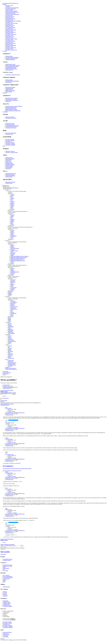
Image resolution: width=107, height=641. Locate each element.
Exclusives (10, 176)
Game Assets (5, 600)
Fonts (9, 160)
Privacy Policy (6, 633)
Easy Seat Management (7, 576)
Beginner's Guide (11, 64)
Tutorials (10, 82)
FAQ (9, 101)
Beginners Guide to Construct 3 (22, 256)
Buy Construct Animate (13, 152)
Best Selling (11, 174)
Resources (5, 51)
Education (5, 92)
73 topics (9, 512)
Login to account (12, 368)
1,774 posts (14, 512)
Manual (11, 56)
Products (4, 4)
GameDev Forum (6, 601)
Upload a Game (12, 127)
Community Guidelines (7, 606)
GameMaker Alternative (7, 565)
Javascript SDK (11, 90)
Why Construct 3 (6, 575)
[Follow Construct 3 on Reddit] (9, 139)
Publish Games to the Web (21, 257)
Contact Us (7, 367)
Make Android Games (20, 258)
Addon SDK (12, 59)
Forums (7, 334)
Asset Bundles (12, 182)
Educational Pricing (12, 108)
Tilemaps (10, 167)
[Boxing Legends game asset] (0, 399)
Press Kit (5, 593)
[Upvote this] (9, 412)
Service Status (5, 636)
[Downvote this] (19, 412)
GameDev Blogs (6, 604)
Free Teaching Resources (8, 577)
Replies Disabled (9, 390)
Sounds (12, 164)
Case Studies (5, 570)
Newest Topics (13, 118)
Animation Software (7, 560)
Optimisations (14, 68)
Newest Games (11, 124)
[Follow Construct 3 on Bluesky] (9, 142)
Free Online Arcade (7, 605)
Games (10, 162)
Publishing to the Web (15, 65)
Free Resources (14, 99)
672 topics (10, 427)
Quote (12, 414)
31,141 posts (15, 427)
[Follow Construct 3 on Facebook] (10, 143)
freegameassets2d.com (4, 404)
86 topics (9, 457)
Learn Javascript (6, 578)
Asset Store (7, 322)
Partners (4, 579)
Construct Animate (17, 211)
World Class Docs (13, 107)
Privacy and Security (14, 100)
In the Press (5, 594)
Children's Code (6, 634)
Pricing (4, 567)
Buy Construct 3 (11, 151)
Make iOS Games (19, 259)
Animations (12, 158)
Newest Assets (13, 173)
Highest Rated (12, 175)
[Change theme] (11, 369)
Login (7, 185)
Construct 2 (13, 276)
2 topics (9, 411)
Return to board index (10, 544)
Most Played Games (15, 125)
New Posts (10, 134)
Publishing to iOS (12, 67)
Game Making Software (7, 559)
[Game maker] (10, 187)
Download (13, 87)
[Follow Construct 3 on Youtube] (9, 140)
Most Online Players (13, 126)
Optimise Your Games (20, 260)
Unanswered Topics (7, 372)
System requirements (14, 57)
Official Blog (13, 133)
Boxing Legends (3, 400)
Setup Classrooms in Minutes (16, 106)
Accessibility (5, 635)
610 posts (14, 457)
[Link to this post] (8, 413)
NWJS (12, 88)
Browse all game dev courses (14, 74)
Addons (10, 157)
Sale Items (10, 183)
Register (4, 185)
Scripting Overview (13, 58)
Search (4, 374)
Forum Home (12, 117)
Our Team (5, 592)
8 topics (9, 442)
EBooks (10, 159)
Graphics (11, 163)
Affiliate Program (6, 586)
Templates (11, 165)
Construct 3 (17, 191)
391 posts (14, 442)
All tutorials (10, 69)
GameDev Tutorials (7, 602)
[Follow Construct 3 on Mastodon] (10, 144)
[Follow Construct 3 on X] (8, 141)
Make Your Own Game (7, 566)
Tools (9, 168)
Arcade (7, 344)
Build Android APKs (14, 66)
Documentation (6, 568)
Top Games (11, 123)
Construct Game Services (20, 227)
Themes (11, 166)
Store (4, 146)
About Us (5, 591)
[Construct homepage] (10, 3)
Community (5, 111)
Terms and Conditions (7, 632)
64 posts (13, 411)
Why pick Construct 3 (13, 98)
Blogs (6, 359)
